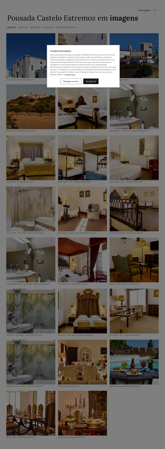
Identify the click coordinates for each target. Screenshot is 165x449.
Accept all (91, 81)
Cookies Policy (69, 74)
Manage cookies (71, 81)
